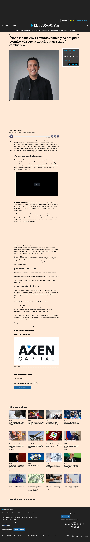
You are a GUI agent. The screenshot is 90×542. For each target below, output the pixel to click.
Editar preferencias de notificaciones (10, 519)
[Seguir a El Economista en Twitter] (68, 524)
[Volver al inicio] (28, 509)
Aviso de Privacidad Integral (25, 517)
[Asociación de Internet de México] (86, 536)
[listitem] (11, 136)
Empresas (11, 34)
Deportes (65, 420)
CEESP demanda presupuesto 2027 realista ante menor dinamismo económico (36, 423)
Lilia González (31, 427)
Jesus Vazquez (49, 470)
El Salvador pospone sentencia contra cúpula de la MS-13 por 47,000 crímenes (16, 423)
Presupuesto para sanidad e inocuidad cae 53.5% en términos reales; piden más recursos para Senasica (17, 445)
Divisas (73, 30)
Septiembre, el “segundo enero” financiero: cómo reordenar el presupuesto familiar (53, 488)
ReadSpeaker (48, 137)
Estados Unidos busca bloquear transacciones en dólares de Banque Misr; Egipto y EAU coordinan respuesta (35, 488)
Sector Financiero (13, 484)
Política (47, 420)
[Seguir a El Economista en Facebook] (65, 524)
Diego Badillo (13, 449)
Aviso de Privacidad (14, 517)
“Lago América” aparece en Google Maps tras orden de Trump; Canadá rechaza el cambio (54, 445)
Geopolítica (11, 420)
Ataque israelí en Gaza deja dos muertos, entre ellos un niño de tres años (16, 466)
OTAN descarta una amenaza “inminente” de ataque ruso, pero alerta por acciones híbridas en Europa (72, 445)
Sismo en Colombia (35, 30)
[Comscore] (77, 536)
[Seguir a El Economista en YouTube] (74, 524)
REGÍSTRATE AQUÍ (73, 64)
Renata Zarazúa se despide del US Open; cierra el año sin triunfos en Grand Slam (72, 488)
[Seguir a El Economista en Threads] (74, 527)
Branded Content (19, 378)
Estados (47, 463)
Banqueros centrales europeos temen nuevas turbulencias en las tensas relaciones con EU (17, 488)
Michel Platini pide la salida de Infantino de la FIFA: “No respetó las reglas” (71, 466)
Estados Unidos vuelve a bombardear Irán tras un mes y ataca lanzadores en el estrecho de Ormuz (36, 445)
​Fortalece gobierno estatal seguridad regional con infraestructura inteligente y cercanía (52, 424)
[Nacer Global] (6, 525)
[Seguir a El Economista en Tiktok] (77, 527)
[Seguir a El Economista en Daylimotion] (83, 524)
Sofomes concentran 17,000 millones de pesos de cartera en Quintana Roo (53, 466)
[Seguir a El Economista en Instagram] (80, 524)
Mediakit (11, 515)
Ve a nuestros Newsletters (67, 60)
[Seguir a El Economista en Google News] (71, 527)
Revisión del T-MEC (45, 30)
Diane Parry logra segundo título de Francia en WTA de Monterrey (71, 423)
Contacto (35, 517)
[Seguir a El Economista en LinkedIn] (71, 524)
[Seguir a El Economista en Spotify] (77, 524)
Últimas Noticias (19, 30)
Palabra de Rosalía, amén (33, 465)
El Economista (14, 512)
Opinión (29, 463)
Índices (69, 30)
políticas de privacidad (74, 519)
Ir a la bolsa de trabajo (19, 529)
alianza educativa (55, 30)
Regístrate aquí (65, 516)
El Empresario (21, 512)
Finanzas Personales (50, 484)
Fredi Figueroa (67, 427)
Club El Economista (29, 512)
